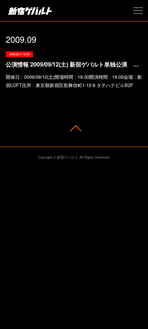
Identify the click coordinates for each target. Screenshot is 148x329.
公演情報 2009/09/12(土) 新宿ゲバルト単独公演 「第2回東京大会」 (74, 64)
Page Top (74, 128)
